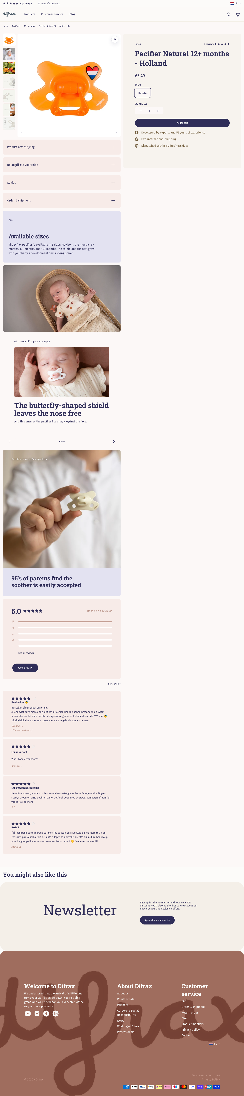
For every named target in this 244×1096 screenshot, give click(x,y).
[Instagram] (37, 1013)
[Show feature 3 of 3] (64, 441)
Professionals (125, 1032)
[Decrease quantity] (140, 110)
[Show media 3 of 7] (9, 68)
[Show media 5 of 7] (9, 95)
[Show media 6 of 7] (9, 109)
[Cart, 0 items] (237, 14)
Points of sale (126, 999)
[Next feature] (114, 441)
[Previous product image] (22, 132)
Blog (72, 14)
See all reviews (26, 653)
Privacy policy (190, 1029)
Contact (186, 1035)
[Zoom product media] (114, 39)
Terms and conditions (206, 1075)
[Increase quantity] (157, 110)
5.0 (16, 611)
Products (29, 14)
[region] (61, 397)
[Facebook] (46, 1013)
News (120, 1020)
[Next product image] (116, 132)
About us (122, 993)
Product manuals (192, 1024)
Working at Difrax (128, 1026)
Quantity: (141, 103)
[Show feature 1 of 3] (59, 441)
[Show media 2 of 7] (9, 54)
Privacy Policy (211, 1079)
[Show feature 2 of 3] (62, 441)
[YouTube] (27, 1013)
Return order (189, 1012)
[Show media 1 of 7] (9, 40)
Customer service (52, 14)
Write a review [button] (25, 668)
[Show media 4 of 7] (9, 81)
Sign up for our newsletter (157, 920)
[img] (21, 699)
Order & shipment (193, 1007)
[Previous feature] (9, 441)
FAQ (183, 1001)
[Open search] (228, 14)
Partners (122, 1005)
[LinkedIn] (55, 1013)
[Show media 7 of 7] (9, 123)
